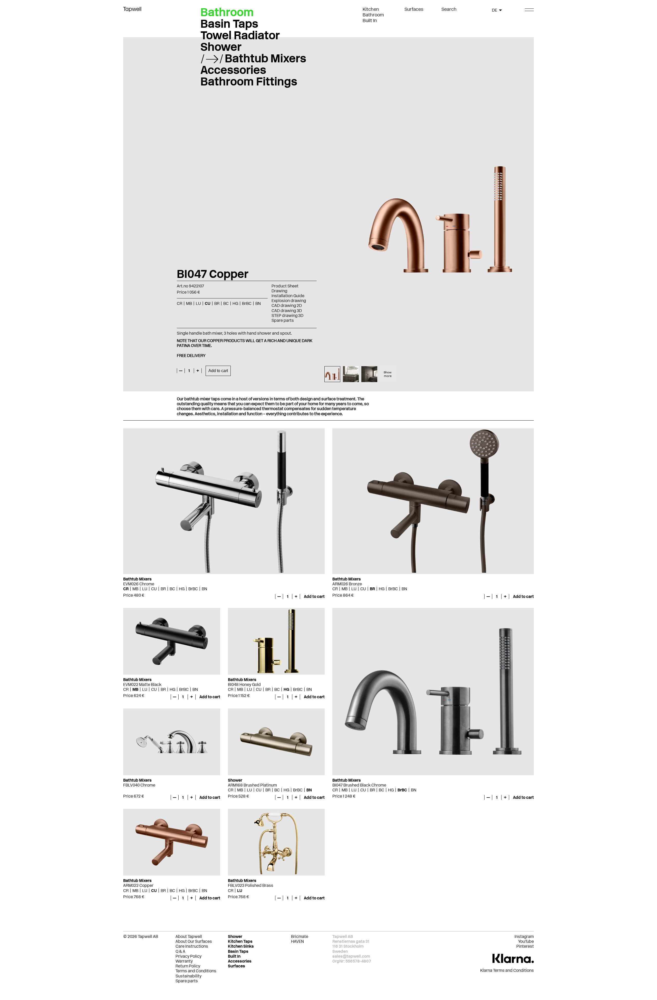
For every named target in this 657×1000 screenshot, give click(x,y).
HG (182, 588)
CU (154, 588)
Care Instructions (192, 946)
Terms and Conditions (196, 970)
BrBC (193, 588)
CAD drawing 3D (287, 310)
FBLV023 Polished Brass (250, 885)
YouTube (526, 941)
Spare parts (283, 320)
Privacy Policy (188, 956)
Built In (370, 20)
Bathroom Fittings (248, 81)
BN (204, 588)
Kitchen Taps (240, 941)
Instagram (524, 936)
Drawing (279, 290)
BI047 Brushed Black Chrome (359, 785)
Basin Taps (229, 24)
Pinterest (525, 946)
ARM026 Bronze (347, 583)
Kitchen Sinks (241, 946)
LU (144, 588)
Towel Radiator (240, 35)
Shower (220, 47)
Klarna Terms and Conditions (507, 970)
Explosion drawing (289, 300)
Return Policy (188, 966)
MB (135, 588)
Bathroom (373, 15)
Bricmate (299, 936)
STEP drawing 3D (287, 315)
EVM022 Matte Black (142, 684)
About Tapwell (189, 936)
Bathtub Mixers (265, 58)
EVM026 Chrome (138, 583)
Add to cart (218, 370)
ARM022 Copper (138, 885)
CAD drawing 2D (287, 305)
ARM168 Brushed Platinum (252, 785)
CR (126, 588)
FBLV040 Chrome (139, 785)
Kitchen (371, 9)
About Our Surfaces (194, 941)
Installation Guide (288, 295)
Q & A (180, 951)
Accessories (233, 70)
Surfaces (413, 9)
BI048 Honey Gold (244, 684)
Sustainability (188, 976)
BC (172, 588)
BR (163, 588)
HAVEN (297, 941)
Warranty (184, 961)
